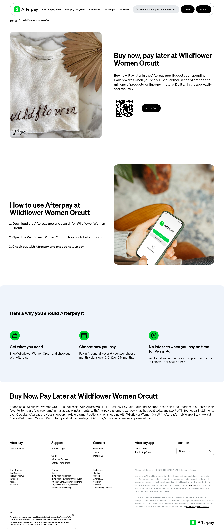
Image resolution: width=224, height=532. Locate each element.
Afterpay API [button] (98, 479)
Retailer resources (60, 462)
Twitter (96, 452)
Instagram (98, 455)
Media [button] (12, 482)
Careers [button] (96, 476)
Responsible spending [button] (61, 487)
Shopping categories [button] (75, 9)
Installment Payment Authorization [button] (67, 479)
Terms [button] (54, 473)
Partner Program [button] (17, 476)
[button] (188, 9)
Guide (54, 455)
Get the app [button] (109, 9)
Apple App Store (143, 452)
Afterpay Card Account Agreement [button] (67, 482)
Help (53, 452)
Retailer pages (58, 448)
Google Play (141, 448)
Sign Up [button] (203, 9)
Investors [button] (14, 479)
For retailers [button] (94, 9)
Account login (17, 448)
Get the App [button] (151, 108)
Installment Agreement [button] (61, 476)
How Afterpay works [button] (51, 9)
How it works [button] (16, 470)
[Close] (73, 515)
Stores (13, 20)
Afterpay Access (59, 459)
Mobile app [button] (98, 470)
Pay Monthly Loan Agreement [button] (65, 485)
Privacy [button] (55, 470)
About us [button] (14, 485)
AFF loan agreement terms (197, 506)
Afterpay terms (195, 485)
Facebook (98, 448)
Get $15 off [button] (124, 9)
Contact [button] (96, 473)
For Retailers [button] (15, 473)
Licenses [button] (97, 485)
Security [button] (97, 482)
